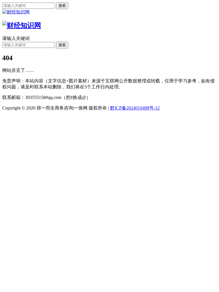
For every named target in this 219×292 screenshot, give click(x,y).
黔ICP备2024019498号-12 (135, 108)
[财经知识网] (16, 11)
